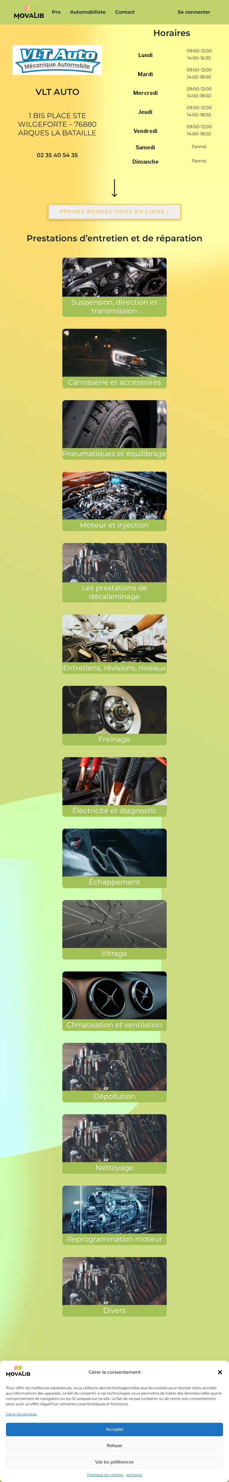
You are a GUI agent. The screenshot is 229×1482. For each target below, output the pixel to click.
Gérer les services (21, 1414)
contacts (134, 1474)
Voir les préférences (114, 1461)
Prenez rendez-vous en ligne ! (114, 212)
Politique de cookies (105, 1474)
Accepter (114, 1429)
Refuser (114, 1445)
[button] (220, 1372)
